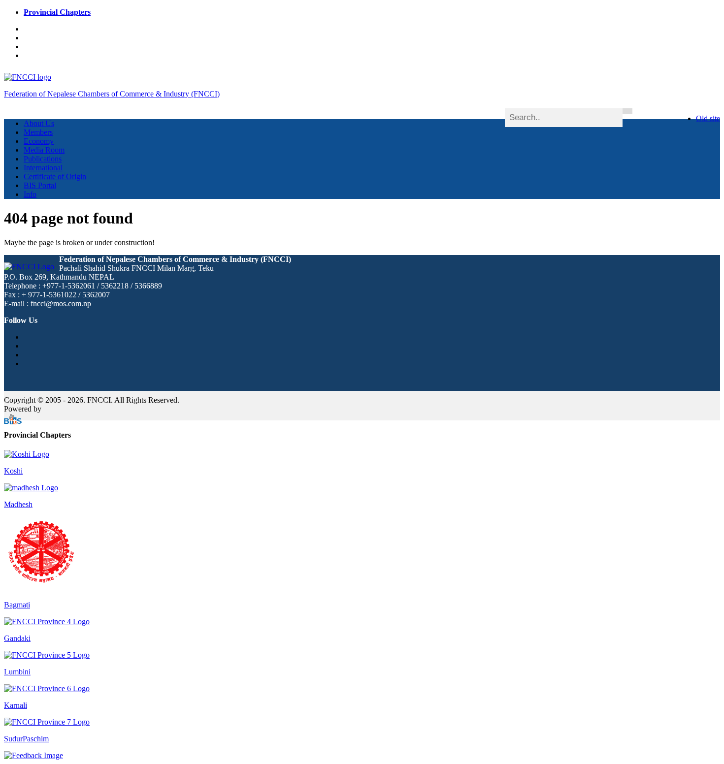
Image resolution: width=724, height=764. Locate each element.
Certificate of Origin (55, 176)
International (43, 167)
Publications (43, 159)
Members (38, 132)
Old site (708, 118)
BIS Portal (40, 185)
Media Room (44, 150)
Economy (39, 141)
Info (30, 194)
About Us (39, 123)
